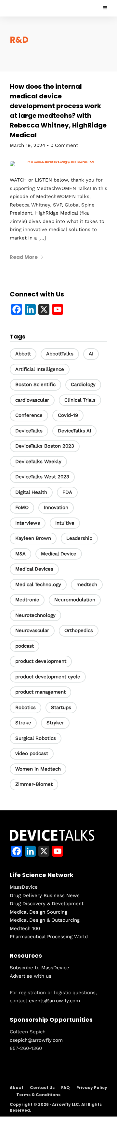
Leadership (79, 538)
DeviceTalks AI (74, 431)
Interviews (27, 523)
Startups (61, 707)
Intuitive (64, 523)
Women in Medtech (38, 769)
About (16, 1087)
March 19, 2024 (27, 145)
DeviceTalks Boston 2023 (44, 446)
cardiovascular (32, 400)
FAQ (65, 1087)
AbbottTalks (59, 354)
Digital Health (31, 492)
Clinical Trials (80, 400)
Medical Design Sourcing (38, 912)
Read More (24, 257)
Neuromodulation (74, 600)
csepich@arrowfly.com (36, 1040)
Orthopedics (78, 630)
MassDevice (24, 887)
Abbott (23, 354)
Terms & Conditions (38, 1094)
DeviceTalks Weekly (38, 461)
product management (40, 692)
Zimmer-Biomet (34, 784)
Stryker (55, 723)
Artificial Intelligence (39, 369)
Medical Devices (34, 569)
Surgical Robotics (35, 738)
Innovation (56, 507)
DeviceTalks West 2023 (42, 477)
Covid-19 (68, 415)
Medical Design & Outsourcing (45, 920)
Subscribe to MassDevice (39, 968)
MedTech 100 (25, 928)
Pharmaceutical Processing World (49, 937)
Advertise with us (30, 976)
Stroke (23, 723)
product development (40, 661)
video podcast (31, 753)
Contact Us (42, 1087)
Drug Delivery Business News (45, 895)
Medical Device (58, 554)
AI (91, 354)
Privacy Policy (91, 1087)
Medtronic (27, 600)
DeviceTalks (29, 431)
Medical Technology (38, 584)
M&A (20, 554)
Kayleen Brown (33, 538)
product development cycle (47, 677)
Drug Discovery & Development (47, 903)
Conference (29, 415)
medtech (86, 584)
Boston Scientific (35, 384)
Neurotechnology (35, 615)
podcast (24, 646)
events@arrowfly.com (54, 1001)
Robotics (25, 707)
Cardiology (83, 384)
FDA (67, 492)
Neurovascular (32, 630)
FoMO (22, 507)
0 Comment (64, 145)
